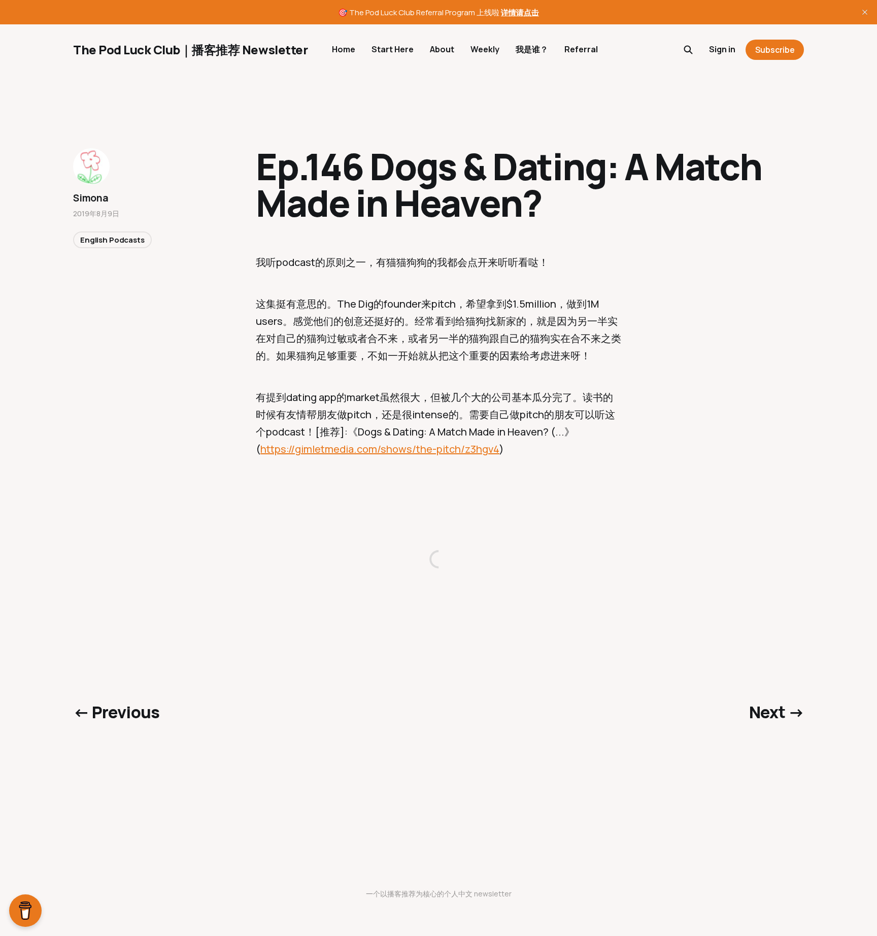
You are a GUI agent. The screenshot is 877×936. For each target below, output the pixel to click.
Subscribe (775, 49)
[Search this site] (688, 49)
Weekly (484, 49)
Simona (91, 198)
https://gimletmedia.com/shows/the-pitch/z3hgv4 (379, 449)
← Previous (116, 712)
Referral (581, 49)
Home (343, 49)
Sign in (722, 49)
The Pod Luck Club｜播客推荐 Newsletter (190, 50)
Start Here (393, 49)
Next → (776, 712)
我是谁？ (532, 49)
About (442, 49)
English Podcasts (112, 240)
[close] (865, 12)
